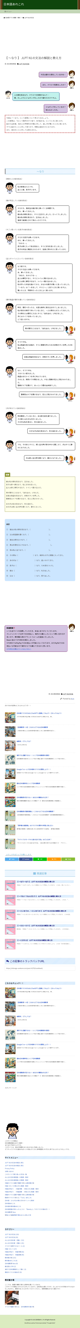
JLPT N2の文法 (11, 1237)
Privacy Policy (9, 1168)
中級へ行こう (11, 1249)
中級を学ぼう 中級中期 (14, 1252)
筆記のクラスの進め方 (13, 1272)
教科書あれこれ (11, 1261)
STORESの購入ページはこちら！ (19, 649)
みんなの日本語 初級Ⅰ (14, 1240)
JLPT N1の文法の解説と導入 (14, 1163)
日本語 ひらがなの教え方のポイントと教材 (19, 1200)
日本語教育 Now (10, 1212)
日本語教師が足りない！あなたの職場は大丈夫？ (33, 797)
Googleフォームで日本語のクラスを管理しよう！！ (34, 769)
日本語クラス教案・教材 (12, 18)
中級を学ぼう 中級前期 (14, 1255)
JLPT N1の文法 (29, 18)
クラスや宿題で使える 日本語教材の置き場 (19, 1307)
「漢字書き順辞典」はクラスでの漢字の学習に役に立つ (35, 825)
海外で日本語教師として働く (15, 1269)
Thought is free (51, 1323)
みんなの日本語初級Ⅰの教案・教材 (16, 1177)
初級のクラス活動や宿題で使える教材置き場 (19, 1195)
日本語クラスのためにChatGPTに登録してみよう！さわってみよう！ (39, 713)
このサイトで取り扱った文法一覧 (16, 1174)
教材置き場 (10, 1258)
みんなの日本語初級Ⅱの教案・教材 (16, 1180)
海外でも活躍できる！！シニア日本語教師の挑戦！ (33, 755)
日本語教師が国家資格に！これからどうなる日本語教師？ (36, 811)
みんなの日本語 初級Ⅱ (14, 1243)
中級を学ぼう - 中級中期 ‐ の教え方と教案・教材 (22, 1189)
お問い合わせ (9, 1171)
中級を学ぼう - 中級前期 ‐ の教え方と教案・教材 (22, 1192)
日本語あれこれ (10, 1203)
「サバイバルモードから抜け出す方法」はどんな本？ (34, 839)
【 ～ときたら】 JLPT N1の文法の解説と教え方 (34, 940)
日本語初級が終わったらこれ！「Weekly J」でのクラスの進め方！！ (27, 1209)
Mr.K (72, 699)
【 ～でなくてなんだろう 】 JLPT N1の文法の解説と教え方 (39, 896)
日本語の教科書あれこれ (13, 1206)
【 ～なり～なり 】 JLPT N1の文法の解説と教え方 (36, 881)
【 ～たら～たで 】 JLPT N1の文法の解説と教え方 (36, 925)
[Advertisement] (40, 36)
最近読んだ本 (10, 1266)
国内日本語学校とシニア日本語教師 (28, 783)
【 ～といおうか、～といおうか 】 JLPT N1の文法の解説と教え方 (41, 911)
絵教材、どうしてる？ (24, 741)
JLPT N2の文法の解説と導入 (14, 1165)
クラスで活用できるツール (15, 1246)
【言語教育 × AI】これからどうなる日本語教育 (32, 727)
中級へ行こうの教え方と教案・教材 (16, 1186)
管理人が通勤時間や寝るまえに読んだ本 (18, 1215)
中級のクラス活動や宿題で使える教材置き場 (19, 1183)
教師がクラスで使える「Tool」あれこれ (18, 1198)
